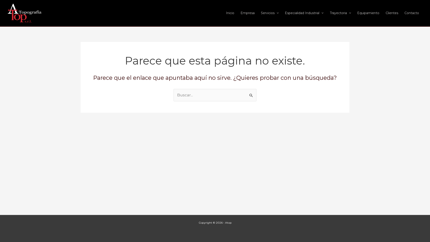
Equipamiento (368, 13)
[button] (277, 13)
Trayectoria (338, 13)
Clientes (392, 13)
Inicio (230, 13)
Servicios (268, 13)
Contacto (411, 13)
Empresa (248, 13)
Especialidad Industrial (302, 13)
